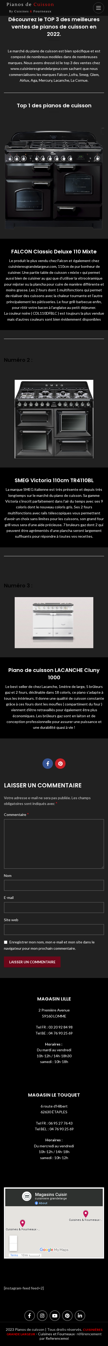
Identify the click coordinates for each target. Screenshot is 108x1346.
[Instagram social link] (42, 1315)
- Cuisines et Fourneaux (55, 1334)
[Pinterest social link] (60, 763)
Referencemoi (57, 1338)
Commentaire (16, 814)
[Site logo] (30, 7)
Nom (8, 875)
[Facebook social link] (47, 763)
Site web (11, 919)
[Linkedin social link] (80, 1315)
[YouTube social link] (55, 1315)
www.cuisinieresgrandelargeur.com (39, 68)
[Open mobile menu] (98, 8)
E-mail (9, 897)
